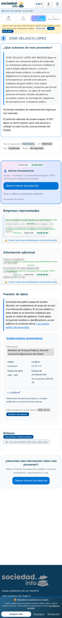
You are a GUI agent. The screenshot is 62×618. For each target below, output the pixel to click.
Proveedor (28, 11)
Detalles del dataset (17, 414)
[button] (39, 4)
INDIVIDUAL (28, 144)
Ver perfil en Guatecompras (18, 437)
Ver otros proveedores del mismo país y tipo (26, 442)
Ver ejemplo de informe (13, 199)
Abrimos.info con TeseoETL (26, 591)
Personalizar (38, 614)
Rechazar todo (54, 614)
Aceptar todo (16, 614)
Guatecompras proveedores (24, 338)
